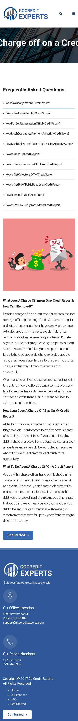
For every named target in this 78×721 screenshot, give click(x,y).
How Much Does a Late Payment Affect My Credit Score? (37, 133)
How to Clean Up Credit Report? (23, 154)
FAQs (14, 699)
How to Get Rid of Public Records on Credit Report (33, 184)
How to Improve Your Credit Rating (25, 194)
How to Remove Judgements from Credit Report (33, 205)
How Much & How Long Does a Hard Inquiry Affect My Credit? (39, 143)
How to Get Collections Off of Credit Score (29, 174)
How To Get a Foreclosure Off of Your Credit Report (34, 164)
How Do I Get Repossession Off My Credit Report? (33, 123)
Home (15, 690)
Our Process (19, 695)
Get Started (16, 535)
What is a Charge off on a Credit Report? (28, 103)
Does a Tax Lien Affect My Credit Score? (28, 113)
